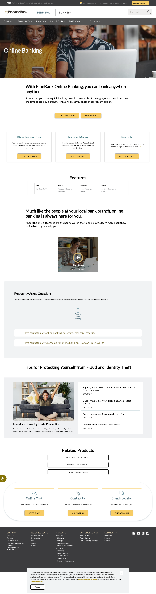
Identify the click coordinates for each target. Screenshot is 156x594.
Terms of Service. (36, 582)
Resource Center (40, 533)
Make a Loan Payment (65, 546)
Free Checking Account (78, 457)
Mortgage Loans (63, 543)
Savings (60, 540)
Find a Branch (88, 3)
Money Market (62, 553)
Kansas (107, 540)
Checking (60, 538)
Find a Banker (85, 538)
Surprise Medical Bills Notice (16, 544)
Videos (33, 546)
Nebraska (108, 535)
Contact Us (78, 513)
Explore (86, 394)
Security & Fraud (37, 535)
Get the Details (31, 156)
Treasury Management (65, 561)
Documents (35, 538)
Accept (37, 587)
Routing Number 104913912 (13, 549)
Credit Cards (61, 558)
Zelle (140, 147)
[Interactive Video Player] (78, 271)
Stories (33, 543)
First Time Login (67, 116)
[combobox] (137, 12)
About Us (98, 3)
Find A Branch (122, 513)
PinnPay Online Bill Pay (78, 472)
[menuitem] (44, 12)
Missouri (107, 538)
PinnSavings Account (78, 465)
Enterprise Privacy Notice (87, 579)
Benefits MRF (13, 540)
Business (65, 12)
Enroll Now (91, 116)
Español (126, 3)
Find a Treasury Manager (89, 540)
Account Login (139, 3)
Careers (105, 3)
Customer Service (115, 3)
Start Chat (34, 513)
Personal (43, 12)
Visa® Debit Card (63, 556)
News (33, 540)
